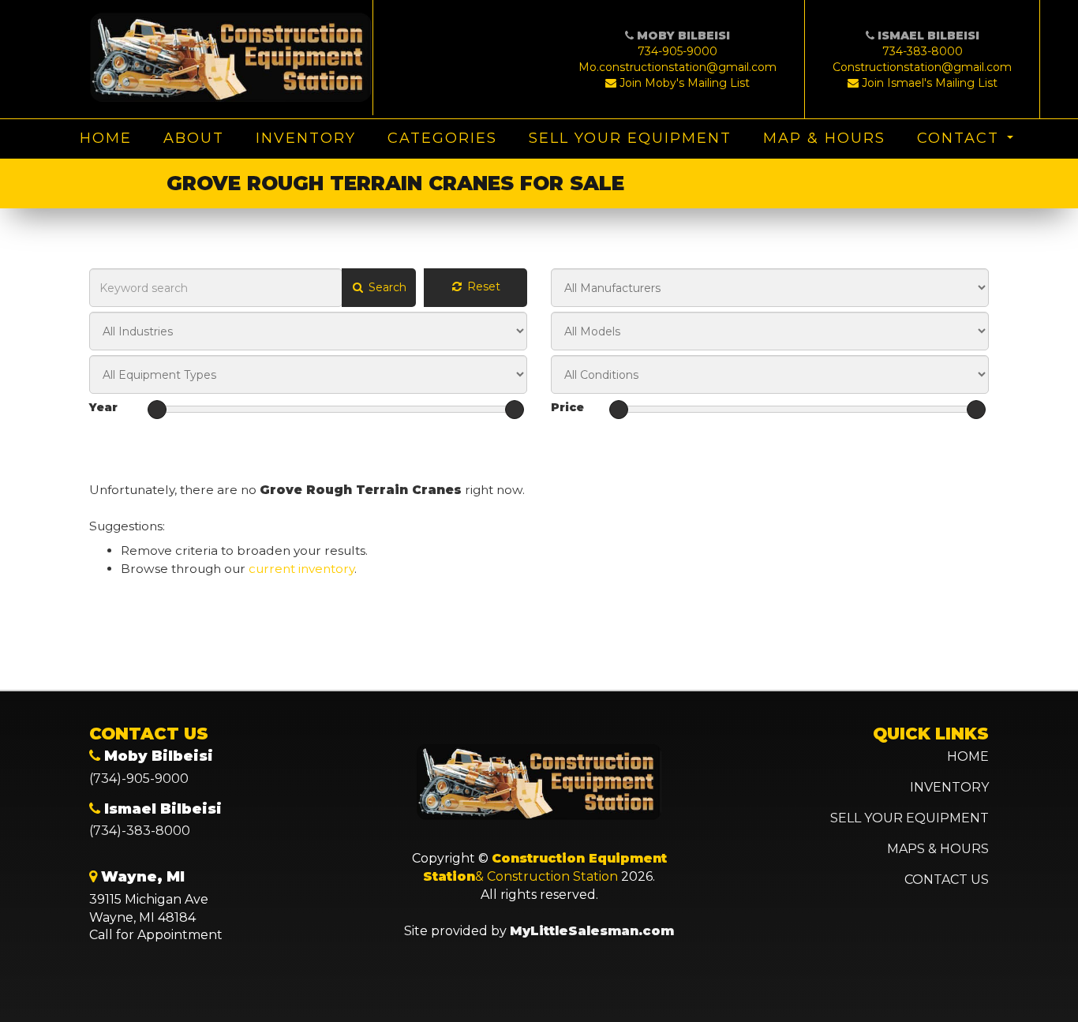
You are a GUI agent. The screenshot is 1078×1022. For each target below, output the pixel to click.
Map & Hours (824, 138)
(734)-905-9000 (139, 778)
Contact (958, 138)
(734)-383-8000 (139, 830)
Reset (482, 286)
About (193, 138)
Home (106, 138)
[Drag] (157, 409)
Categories (442, 138)
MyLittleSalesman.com (592, 930)
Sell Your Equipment (630, 138)
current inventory (301, 568)
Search (385, 287)
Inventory (306, 138)
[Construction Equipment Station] (231, 57)
